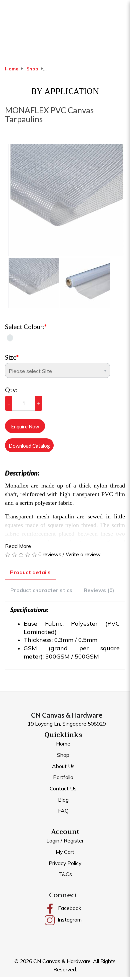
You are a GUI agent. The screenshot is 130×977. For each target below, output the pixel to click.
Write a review (83, 554)
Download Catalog (29, 446)
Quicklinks (63, 735)
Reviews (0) (99, 590)
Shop (32, 69)
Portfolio (63, 777)
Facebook (69, 908)
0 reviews (49, 554)
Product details (30, 572)
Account (65, 832)
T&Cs (65, 874)
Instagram (69, 919)
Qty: (11, 390)
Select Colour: (24, 326)
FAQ (63, 810)
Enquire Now (25, 426)
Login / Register (65, 840)
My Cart (65, 851)
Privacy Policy (65, 863)
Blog (63, 799)
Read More (18, 546)
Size (10, 357)
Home (11, 69)
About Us (63, 766)
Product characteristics (41, 590)
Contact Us (63, 788)
